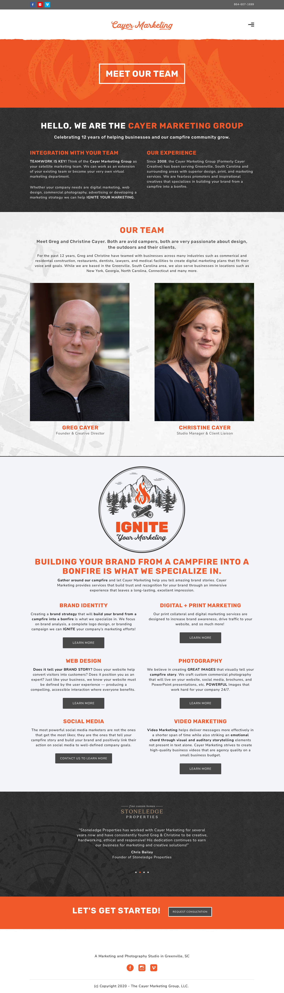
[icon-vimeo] (47, 4)
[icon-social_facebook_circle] (131, 967)
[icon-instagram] (41, 4)
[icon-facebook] (33, 4)
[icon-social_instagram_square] (143, 967)
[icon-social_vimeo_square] (153, 967)
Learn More (83, 643)
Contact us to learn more (83, 758)
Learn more (200, 703)
